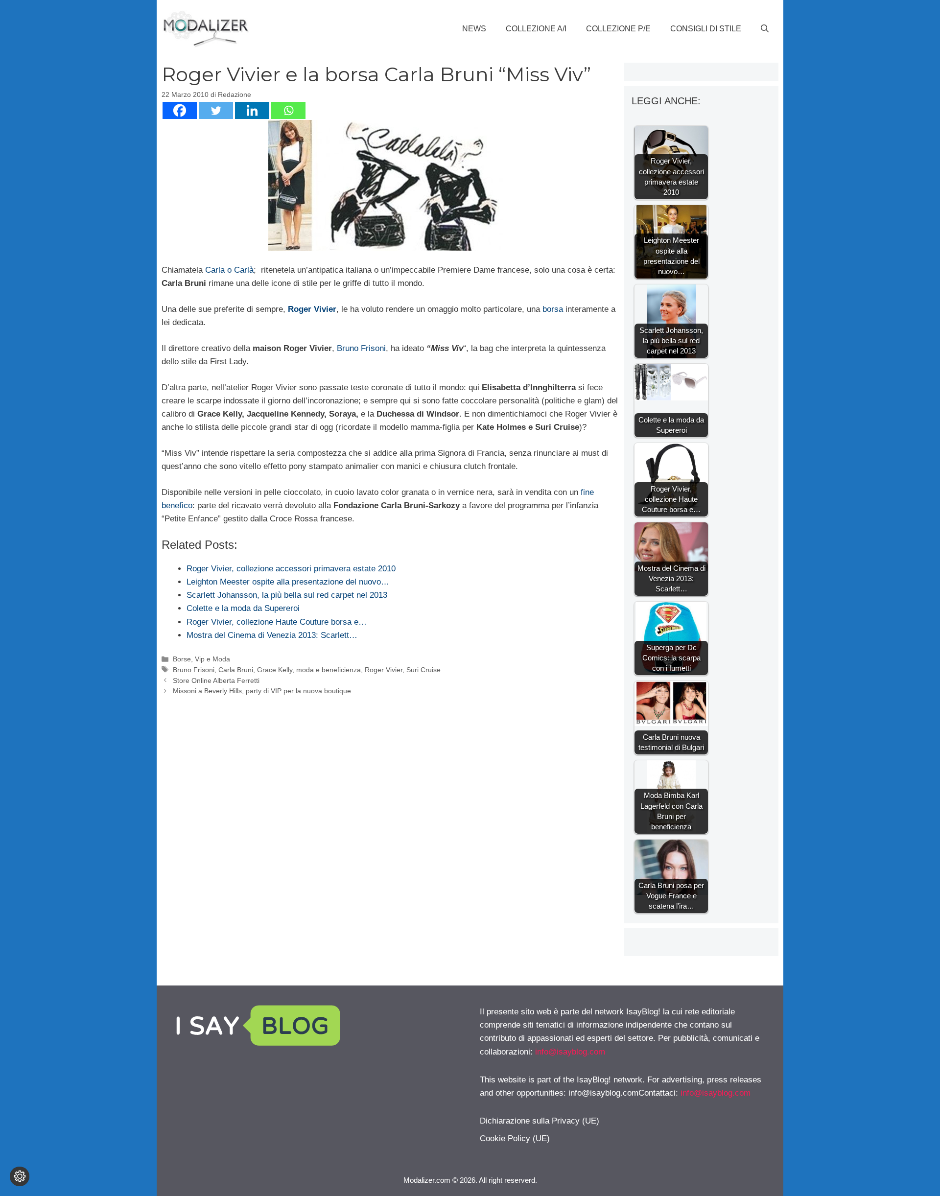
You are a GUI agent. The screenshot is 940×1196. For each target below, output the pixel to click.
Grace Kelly (274, 670)
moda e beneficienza (328, 670)
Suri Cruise (423, 670)
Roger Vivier (310, 309)
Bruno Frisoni (361, 348)
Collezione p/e (618, 28)
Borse (182, 659)
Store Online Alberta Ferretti (216, 680)
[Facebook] (180, 110)
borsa (553, 309)
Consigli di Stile (705, 28)
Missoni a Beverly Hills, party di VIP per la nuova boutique (262, 691)
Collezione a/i (536, 28)
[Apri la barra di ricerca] (764, 29)
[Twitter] (216, 110)
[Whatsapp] (288, 110)
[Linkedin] (252, 110)
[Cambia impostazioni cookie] (19, 1176)
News (474, 28)
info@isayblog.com (570, 1051)
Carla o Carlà (229, 270)
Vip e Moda (212, 659)
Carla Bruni (235, 670)
